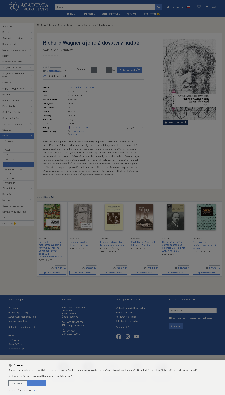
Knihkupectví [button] (110, 14)
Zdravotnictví (8, 188)
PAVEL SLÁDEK (51, 49)
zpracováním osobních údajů (199, 317)
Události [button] (87, 14)
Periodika (6, 94)
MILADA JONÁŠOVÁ (109, 248)
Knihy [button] (70, 14)
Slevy (5, 217)
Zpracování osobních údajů (22, 316)
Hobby (5, 55)
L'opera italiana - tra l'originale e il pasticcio (112, 243)
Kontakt (66, 299)
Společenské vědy (11, 112)
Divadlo (8, 150)
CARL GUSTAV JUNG (202, 251)
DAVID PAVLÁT (169, 254)
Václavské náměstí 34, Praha (130, 308)
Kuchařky (6, 82)
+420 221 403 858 (75, 322)
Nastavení (17, 383)
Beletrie (6, 32)
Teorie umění (10, 178)
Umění (5, 135)
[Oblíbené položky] (199, 7)
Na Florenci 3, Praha (126, 316)
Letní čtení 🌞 (151, 14)
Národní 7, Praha (124, 312)
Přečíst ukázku (176, 122)
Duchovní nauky (10, 44)
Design (8, 145)
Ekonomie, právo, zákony (14, 49)
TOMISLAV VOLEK (108, 251)
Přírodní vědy (8, 106)
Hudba (7, 164)
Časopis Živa (15, 344)
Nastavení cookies (18, 320)
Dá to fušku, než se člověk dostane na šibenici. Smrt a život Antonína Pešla (173, 246)
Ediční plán (13, 339)
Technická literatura (12, 124)
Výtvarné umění (11, 183)
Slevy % (131, 14)
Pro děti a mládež (10, 100)
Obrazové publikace (13, 169)
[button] (189, 7)
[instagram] (128, 336)
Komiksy (6, 199)
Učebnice (6, 130)
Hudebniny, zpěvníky (12, 61)
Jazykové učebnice (11, 67)
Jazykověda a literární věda (13, 75)
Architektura (10, 141)
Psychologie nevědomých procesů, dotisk (205, 245)
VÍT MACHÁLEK (138, 248)
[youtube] (137, 336)
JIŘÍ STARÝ (66, 49)
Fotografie (9, 159)
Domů (43, 25)
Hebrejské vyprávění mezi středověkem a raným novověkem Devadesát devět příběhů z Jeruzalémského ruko (51, 249)
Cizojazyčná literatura (12, 38)
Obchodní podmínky (18, 312)
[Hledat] (158, 7)
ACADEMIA (7, 26)
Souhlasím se (192, 317)
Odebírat (176, 326)
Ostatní (8, 173)
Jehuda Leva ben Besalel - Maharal (78, 243)
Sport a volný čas (10, 118)
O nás (11, 335)
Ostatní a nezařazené (12, 205)
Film (6, 155)
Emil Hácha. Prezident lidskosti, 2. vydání (143, 243)
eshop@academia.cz (77, 325)
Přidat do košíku (128, 69)
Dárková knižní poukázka (14, 211)
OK (36, 383)
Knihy (51, 25)
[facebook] (119, 336)
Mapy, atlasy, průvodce (13, 88)
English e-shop (16, 348)
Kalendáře (7, 194)
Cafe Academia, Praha (127, 320)
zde (35, 390)
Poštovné (13, 308)
